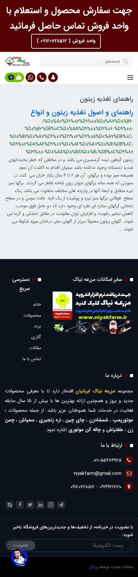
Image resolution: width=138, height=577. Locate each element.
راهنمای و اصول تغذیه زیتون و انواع (81, 112)
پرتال (94, 566)
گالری (36, 337)
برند (37, 326)
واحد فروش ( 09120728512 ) (66, 41)
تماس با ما (31, 358)
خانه (37, 304)
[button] (53, 77)
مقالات (35, 347)
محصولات (32, 315)
